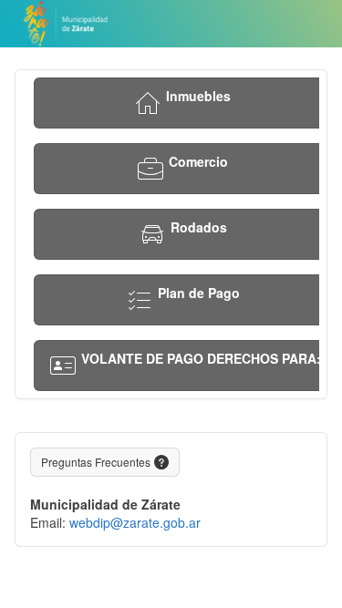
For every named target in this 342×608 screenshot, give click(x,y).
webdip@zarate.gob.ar (135, 522)
